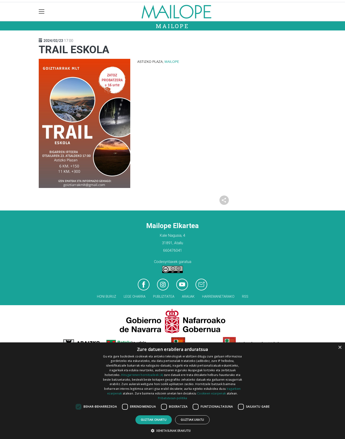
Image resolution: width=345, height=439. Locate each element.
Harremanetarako (218, 297)
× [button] (339, 347)
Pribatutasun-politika (172, 398)
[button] (172, 430)
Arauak (188, 297)
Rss (245, 297)
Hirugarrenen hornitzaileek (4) (142, 375)
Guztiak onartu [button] (154, 420)
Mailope (172, 26)
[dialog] (172, 390)
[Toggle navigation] (42, 12)
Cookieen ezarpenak (211, 393)
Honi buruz (106, 297)
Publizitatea (163, 297)
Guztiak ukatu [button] (192, 420)
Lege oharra (135, 297)
